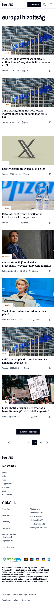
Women (5, 491)
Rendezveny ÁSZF (38, 524)
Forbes (5, 71)
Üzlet (4, 476)
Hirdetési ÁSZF (36, 520)
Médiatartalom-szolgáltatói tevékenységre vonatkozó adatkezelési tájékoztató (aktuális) (25, 573)
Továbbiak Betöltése (28, 432)
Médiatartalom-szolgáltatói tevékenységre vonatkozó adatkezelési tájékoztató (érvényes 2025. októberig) (25, 578)
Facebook (6, 600)
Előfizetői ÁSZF (36, 513)
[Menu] (51, 4)
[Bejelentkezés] (44, 4)
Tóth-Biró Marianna (10, 320)
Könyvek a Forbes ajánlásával (9, 535)
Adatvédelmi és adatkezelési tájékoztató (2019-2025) (25, 570)
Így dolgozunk (8, 547)
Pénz (4, 480)
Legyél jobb (7, 484)
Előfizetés (34, 4)
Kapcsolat (6, 528)
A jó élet (5, 487)
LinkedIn (16, 600)
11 (41, 443)
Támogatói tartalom (38, 528)
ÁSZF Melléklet (36, 516)
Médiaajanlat (35, 509)
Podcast (5, 472)
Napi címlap (7, 495)
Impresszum (7, 541)
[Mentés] (50, 71)
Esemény (6, 522)
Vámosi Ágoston (9, 417)
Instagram (26, 600)
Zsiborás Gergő (9, 271)
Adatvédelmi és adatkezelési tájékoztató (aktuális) (24, 568)
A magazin (6, 509)
